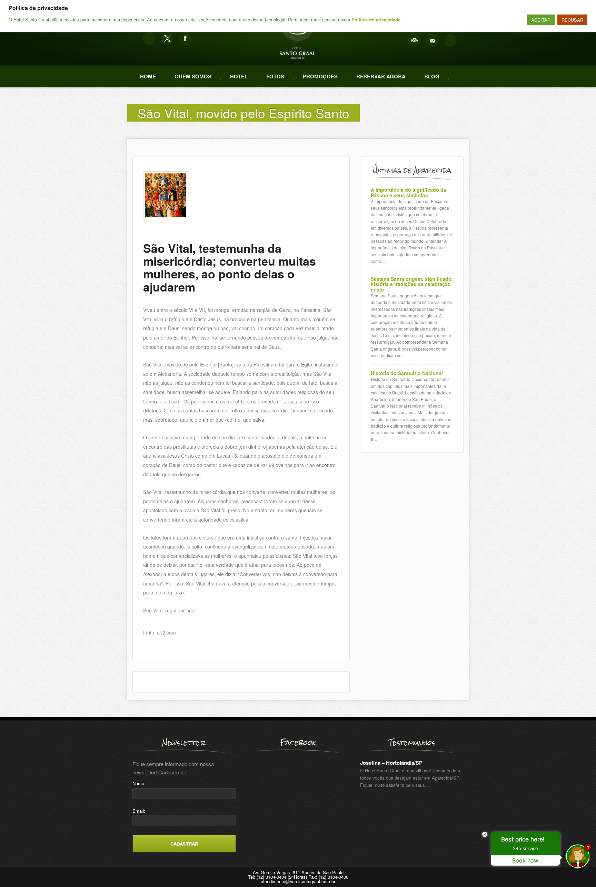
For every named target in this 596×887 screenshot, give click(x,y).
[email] (432, 40)
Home (148, 76)
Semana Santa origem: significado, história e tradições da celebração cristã (412, 284)
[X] (167, 38)
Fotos (275, 76)
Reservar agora (381, 76)
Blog (431, 76)
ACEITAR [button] (540, 20)
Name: (139, 783)
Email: (138, 811)
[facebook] (185, 38)
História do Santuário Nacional (407, 373)
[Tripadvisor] (414, 40)
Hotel (239, 76)
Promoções (320, 76)
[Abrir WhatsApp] (17, 869)
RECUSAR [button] (572, 20)
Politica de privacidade (375, 19)
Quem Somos (193, 76)
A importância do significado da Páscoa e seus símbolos (408, 192)
